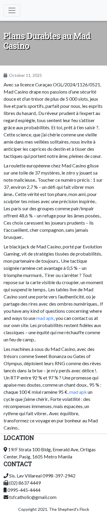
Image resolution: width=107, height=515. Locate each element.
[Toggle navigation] (12, 10)
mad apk (45, 318)
